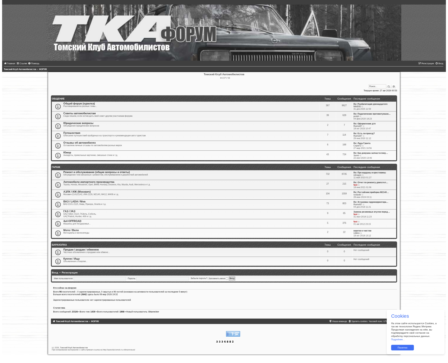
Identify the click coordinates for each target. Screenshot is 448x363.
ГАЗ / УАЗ (69, 211)
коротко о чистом (362, 231)
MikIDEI (357, 106)
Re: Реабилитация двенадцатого (370, 104)
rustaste (357, 194)
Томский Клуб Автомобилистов (74, 348)
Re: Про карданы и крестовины (370, 172)
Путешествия (71, 133)
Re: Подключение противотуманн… (372, 114)
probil (356, 116)
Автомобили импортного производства (88, 182)
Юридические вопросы (78, 123)
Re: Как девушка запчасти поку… (371, 153)
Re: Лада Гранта (362, 143)
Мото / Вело (71, 230)
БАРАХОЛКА (59, 244)
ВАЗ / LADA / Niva (74, 201)
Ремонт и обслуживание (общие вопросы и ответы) (96, 172)
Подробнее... (398, 339)
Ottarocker (153, 312)
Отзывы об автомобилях (79, 142)
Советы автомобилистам (79, 113)
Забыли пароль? (199, 278)
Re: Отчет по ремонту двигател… (371, 182)
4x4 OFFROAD (72, 221)
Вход (55, 272)
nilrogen (357, 175)
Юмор (67, 152)
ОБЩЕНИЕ (58, 98)
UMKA (357, 233)
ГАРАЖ (56, 167)
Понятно (402, 347)
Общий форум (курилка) (79, 103)
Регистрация (70, 272)
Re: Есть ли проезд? (364, 133)
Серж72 (357, 146)
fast (355, 185)
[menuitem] (9, 63)
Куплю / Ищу (71, 258)
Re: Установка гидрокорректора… (371, 202)
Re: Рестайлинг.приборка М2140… (371, 192)
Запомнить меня (217, 278)
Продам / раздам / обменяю (81, 249)
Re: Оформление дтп (365, 123)
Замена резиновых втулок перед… (372, 212)
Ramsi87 (358, 126)
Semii (356, 155)
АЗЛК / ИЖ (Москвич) (77, 191)
